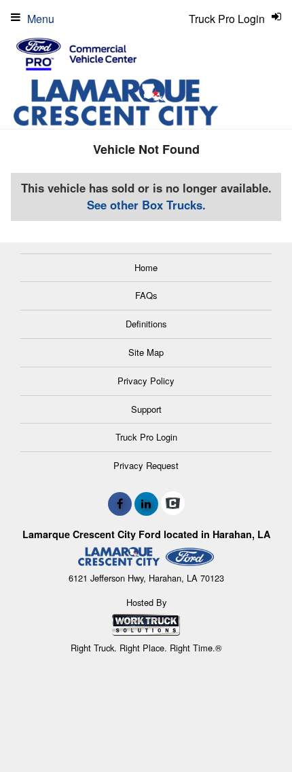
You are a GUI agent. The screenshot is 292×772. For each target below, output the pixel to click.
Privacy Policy (146, 380)
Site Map (146, 352)
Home (146, 267)
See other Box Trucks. (146, 205)
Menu (40, 18)
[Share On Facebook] (120, 503)
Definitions (146, 323)
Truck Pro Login (146, 436)
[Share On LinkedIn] (146, 503)
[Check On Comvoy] (173, 503)
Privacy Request (146, 465)
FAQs (146, 295)
